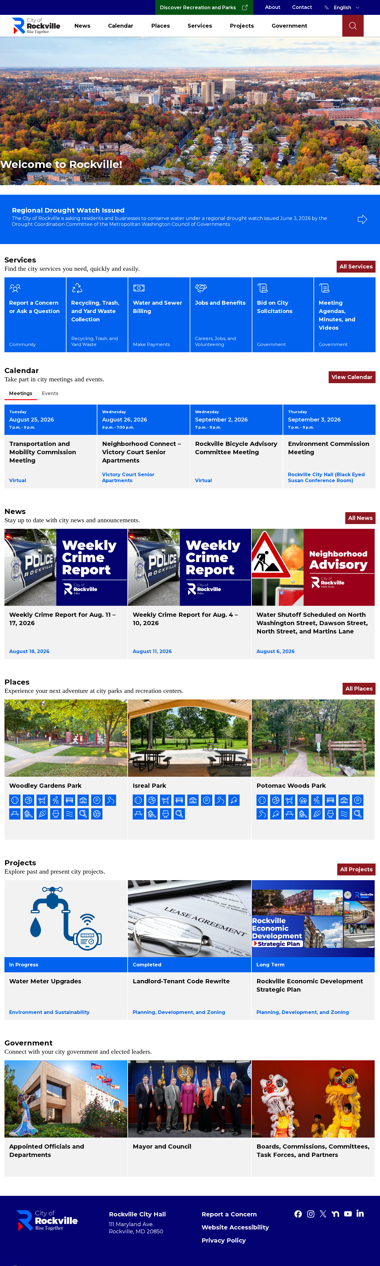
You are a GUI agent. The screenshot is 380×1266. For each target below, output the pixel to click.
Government (289, 26)
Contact (302, 7)
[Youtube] (348, 1214)
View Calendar (352, 377)
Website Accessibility (235, 1227)
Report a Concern (229, 1214)
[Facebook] (298, 1214)
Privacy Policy (224, 1240)
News (82, 26)
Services (200, 26)
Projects (242, 26)
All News (360, 518)
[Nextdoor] (335, 1214)
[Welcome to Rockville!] (190, 110)
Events (50, 393)
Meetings (20, 393)
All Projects (356, 869)
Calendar (120, 26)
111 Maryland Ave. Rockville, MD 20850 (136, 1228)
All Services (356, 266)
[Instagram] (310, 1214)
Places (160, 26)
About (272, 7)
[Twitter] (323, 1214)
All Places (359, 688)
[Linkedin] (360, 1213)
